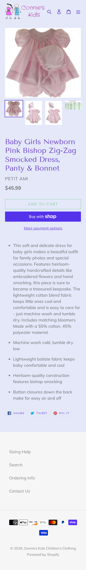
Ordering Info (22, 478)
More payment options (43, 228)
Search (16, 464)
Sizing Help (20, 451)
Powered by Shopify (43, 554)
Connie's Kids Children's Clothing (50, 548)
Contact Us (19, 491)
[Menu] (78, 11)
